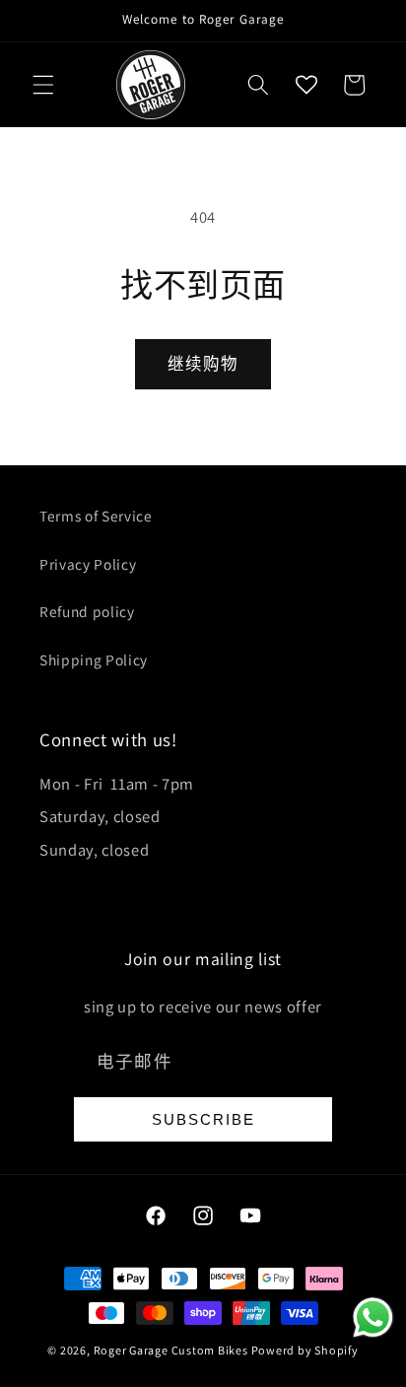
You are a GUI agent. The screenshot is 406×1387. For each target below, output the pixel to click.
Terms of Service (96, 515)
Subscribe (203, 1119)
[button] (43, 84)
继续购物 (203, 364)
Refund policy (87, 611)
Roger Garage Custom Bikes (171, 1350)
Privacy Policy (87, 564)
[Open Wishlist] (306, 84)
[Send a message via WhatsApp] (373, 1317)
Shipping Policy (93, 659)
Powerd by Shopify (305, 1350)
